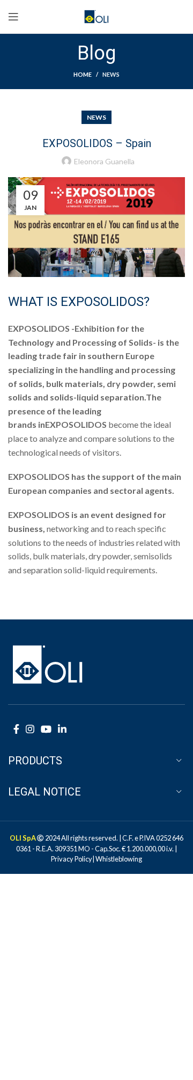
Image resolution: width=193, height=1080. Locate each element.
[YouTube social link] (46, 729)
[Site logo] (96, 15)
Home (82, 74)
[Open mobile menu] (13, 16)
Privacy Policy (71, 859)
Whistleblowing (118, 859)
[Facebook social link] (16, 729)
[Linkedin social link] (62, 729)
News (111, 74)
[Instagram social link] (30, 729)
